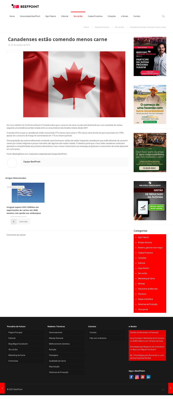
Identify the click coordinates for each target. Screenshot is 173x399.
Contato (93, 332)
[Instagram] (137, 377)
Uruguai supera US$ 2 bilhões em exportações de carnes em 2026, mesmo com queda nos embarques (24, 210)
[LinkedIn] (148, 377)
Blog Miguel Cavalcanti (18, 344)
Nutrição (52, 349)
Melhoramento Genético (59, 344)
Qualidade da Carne (57, 361)
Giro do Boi (119, 27)
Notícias (141, 284)
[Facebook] (131, 377)
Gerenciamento (55, 332)
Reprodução (54, 367)
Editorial (141, 263)
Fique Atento (143, 268)
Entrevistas (13, 361)
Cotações (142, 258)
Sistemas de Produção (147, 304)
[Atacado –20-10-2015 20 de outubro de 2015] (2, 388)
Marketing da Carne (146, 278)
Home (86, 27)
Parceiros (142, 294)
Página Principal (15, 332)
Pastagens (53, 355)
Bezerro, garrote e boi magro (150, 248)
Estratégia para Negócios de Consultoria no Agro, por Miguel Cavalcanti (147, 348)
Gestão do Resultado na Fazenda (144, 332)
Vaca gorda (143, 309)
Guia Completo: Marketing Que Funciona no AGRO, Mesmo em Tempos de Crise (147, 339)
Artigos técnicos (145, 242)
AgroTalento (143, 237)
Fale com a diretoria (98, 338)
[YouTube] (143, 377)
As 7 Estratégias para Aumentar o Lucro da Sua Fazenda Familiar (147, 356)
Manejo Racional (56, 338)
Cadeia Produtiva (102, 27)
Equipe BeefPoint (32, 161)
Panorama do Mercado (148, 289)
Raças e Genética (145, 299)
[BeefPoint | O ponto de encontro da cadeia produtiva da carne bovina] (25, 6)
